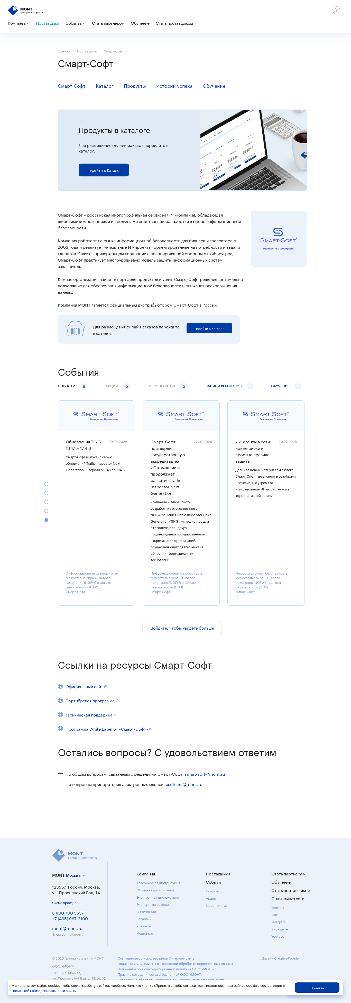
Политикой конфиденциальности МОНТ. (44, 990)
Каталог (105, 85)
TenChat (277, 907)
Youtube (277, 936)
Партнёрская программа (90, 700)
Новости (71, 386)
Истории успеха (174, 85)
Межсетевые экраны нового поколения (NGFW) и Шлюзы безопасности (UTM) (88, 582)
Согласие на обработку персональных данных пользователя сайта (171, 979)
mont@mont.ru (67, 928)
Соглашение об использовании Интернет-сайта (156, 957)
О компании (146, 911)
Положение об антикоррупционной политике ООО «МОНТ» (166, 968)
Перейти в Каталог (104, 170)
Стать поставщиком (174, 22)
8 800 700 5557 (68, 912)
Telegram (278, 921)
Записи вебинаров (228, 386)
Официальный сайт (84, 686)
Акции (211, 897)
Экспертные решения (153, 904)
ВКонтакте (279, 928)
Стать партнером (108, 22)
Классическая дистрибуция (158, 882)
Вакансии (144, 918)
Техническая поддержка (89, 714)
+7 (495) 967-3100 (70, 918)
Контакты (143, 925)
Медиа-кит (144, 932)
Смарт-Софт (113, 50)
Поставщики (47, 22)
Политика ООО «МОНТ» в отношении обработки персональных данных (175, 963)
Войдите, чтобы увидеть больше (182, 627)
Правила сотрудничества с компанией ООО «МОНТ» (160, 974)
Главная (64, 50)
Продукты (135, 85)
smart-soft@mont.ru (205, 773)
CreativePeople (286, 957)
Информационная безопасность (92, 572)
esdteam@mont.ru (184, 784)
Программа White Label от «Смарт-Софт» (107, 728)
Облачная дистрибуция (155, 889)
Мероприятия (217, 905)
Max (274, 914)
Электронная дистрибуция (157, 896)
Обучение (140, 22)
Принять (317, 987)
